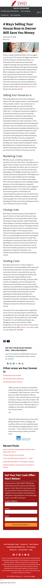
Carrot (33, 576)
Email (7, 516)
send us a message (26, 327)
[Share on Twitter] (8, 341)
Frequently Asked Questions (15, 547)
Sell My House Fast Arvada (12, 375)
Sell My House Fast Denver (10, 11)
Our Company (25, 11)
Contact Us (5, 15)
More (39, 12)
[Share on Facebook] (4, 341)
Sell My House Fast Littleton (13, 382)
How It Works (33, 544)
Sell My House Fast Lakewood (13, 379)
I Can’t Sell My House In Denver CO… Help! (18, 458)
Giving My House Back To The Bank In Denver (18, 462)
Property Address (11, 501)
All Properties (15, 15)
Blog (30, 550)
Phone (7, 508)
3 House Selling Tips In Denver (13, 455)
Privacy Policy (23, 550)
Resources (13, 550)
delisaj (7, 39)
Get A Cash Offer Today (11, 544)
